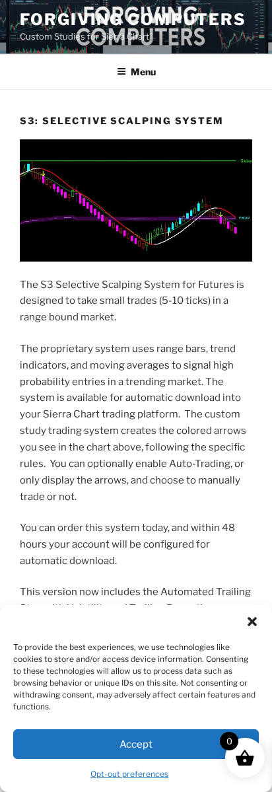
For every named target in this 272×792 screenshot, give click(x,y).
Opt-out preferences (129, 774)
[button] (252, 621)
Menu (143, 71)
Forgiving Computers (133, 19)
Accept (136, 744)
